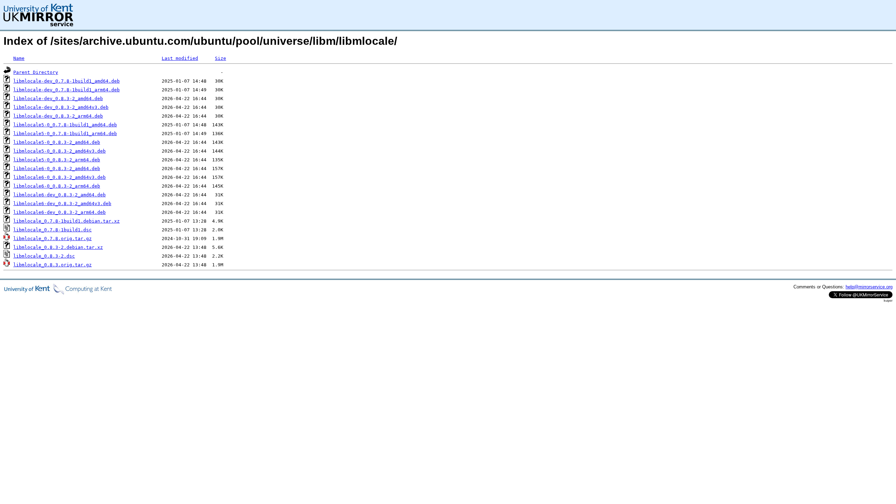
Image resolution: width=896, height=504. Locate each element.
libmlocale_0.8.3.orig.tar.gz (52, 264)
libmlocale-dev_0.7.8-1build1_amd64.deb (66, 81)
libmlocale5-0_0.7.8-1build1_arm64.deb (65, 133)
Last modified (180, 58)
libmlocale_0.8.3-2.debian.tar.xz (58, 247)
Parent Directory (35, 72)
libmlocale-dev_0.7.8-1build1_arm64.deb (66, 89)
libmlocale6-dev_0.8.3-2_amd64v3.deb (62, 203)
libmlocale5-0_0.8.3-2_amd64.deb (56, 142)
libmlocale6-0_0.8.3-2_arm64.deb (56, 186)
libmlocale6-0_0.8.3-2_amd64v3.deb (59, 177)
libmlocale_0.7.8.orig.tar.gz (52, 238)
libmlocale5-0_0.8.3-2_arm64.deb (56, 159)
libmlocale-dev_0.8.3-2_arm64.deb (58, 116)
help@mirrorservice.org (869, 286)
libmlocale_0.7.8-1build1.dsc (52, 229)
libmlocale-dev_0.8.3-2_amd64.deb (58, 98)
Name (18, 58)
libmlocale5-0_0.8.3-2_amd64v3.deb (59, 151)
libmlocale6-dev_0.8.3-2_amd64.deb (59, 194)
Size (220, 58)
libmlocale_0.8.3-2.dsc (44, 256)
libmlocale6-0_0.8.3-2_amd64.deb (56, 168)
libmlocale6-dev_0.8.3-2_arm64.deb (59, 212)
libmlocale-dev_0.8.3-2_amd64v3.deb (60, 107)
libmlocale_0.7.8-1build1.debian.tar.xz (66, 221)
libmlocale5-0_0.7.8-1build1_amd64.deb (65, 124)
